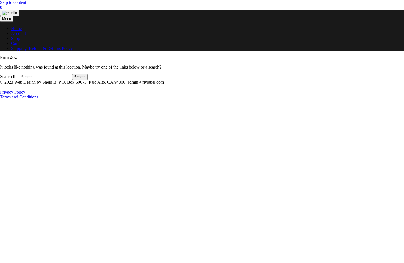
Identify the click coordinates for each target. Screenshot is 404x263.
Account (18, 33)
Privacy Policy (12, 92)
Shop (15, 38)
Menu (6, 19)
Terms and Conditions (19, 97)
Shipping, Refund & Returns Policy (42, 48)
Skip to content (13, 2)
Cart (14, 43)
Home (16, 28)
